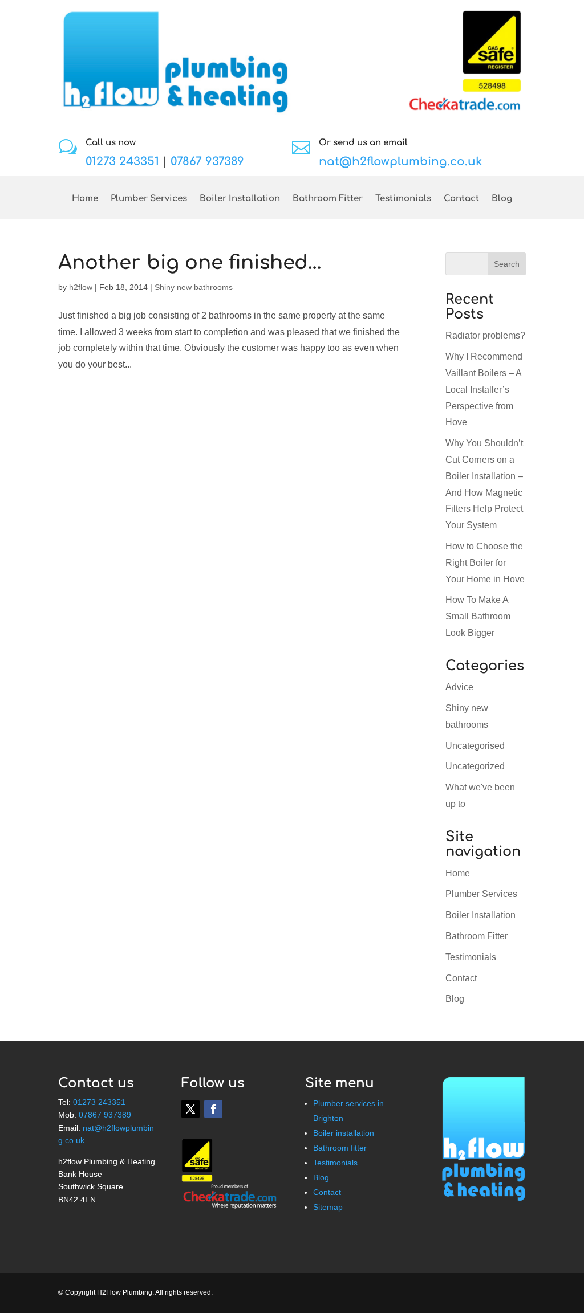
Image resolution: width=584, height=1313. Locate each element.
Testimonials (403, 199)
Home (85, 199)
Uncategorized (475, 766)
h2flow (80, 287)
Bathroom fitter (340, 1147)
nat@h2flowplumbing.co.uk (400, 161)
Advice (459, 687)
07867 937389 (207, 161)
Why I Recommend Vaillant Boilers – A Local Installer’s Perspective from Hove (483, 389)
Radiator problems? (485, 335)
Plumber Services (149, 199)
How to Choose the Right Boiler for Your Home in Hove (485, 562)
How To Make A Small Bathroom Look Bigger (477, 616)
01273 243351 (122, 161)
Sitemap (328, 1207)
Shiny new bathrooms (194, 287)
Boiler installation (343, 1132)
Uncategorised (475, 746)
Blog (502, 199)
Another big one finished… (190, 263)
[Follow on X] (190, 1109)
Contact (461, 199)
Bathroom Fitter (328, 199)
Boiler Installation (240, 199)
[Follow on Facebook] (213, 1109)
